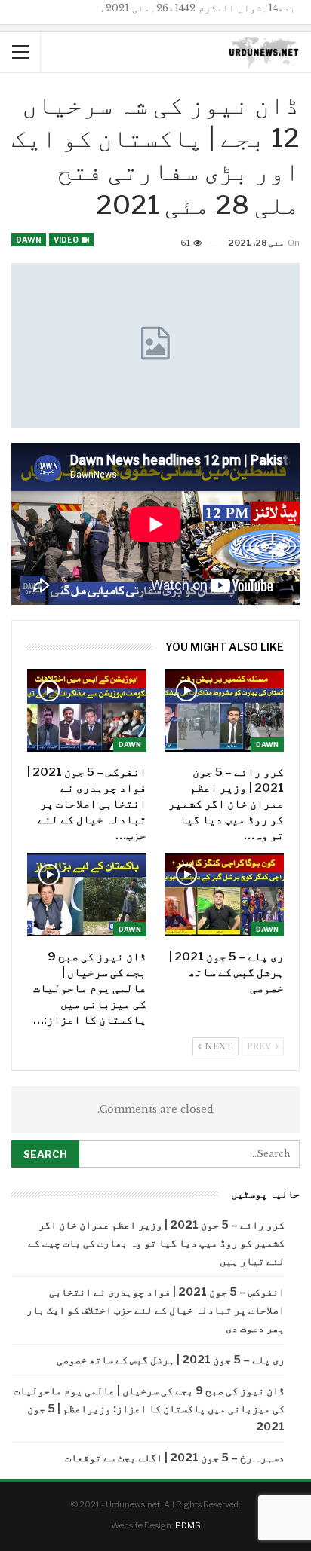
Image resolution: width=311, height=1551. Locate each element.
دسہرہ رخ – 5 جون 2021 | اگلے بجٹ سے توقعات (175, 1457)
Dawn (29, 239)
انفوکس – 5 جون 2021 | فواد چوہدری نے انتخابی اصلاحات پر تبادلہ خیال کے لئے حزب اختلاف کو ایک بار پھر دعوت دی (155, 1309)
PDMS (188, 1525)
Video (67, 239)
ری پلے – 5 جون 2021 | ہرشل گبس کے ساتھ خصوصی (171, 1359)
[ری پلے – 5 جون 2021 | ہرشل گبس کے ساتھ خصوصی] (224, 894)
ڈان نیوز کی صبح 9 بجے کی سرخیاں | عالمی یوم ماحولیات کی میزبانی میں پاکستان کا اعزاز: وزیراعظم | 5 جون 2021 (149, 1408)
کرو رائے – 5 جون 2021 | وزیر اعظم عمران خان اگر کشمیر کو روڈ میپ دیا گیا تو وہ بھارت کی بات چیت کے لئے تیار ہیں (156, 1242)
